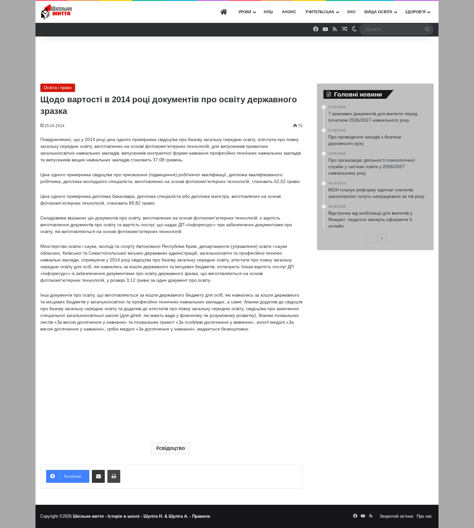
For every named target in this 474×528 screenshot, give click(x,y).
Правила (201, 516)
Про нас (424, 516)
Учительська (319, 12)
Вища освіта (378, 12)
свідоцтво (172, 448)
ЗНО (351, 12)
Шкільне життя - (90, 516)
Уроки (244, 12)
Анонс (289, 12)
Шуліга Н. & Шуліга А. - (167, 516)
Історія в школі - (125, 516)
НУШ (268, 12)
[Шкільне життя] (56, 12)
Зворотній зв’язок (396, 516)
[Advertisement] (237, 57)
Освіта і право (58, 87)
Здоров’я (415, 12)
